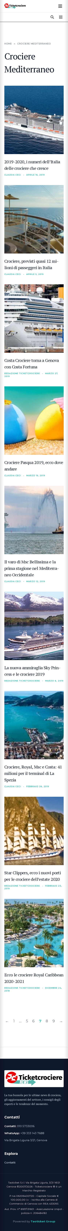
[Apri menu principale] (60, 6)
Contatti (9, 1162)
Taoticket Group (43, 1221)
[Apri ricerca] (52, 17)
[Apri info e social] (61, 17)
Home (8, 43)
